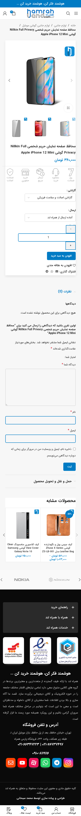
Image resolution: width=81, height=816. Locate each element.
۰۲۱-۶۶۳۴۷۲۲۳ (28, 744)
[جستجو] (68, 13)
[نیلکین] (59, 579)
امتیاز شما (70, 357)
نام (72, 411)
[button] (72, 80)
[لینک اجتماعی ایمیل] (56, 271)
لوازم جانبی (60, 25)
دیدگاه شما (68, 364)
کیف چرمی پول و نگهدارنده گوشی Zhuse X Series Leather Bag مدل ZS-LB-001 (58, 548)
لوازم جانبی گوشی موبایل (36, 25)
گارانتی (72, 190)
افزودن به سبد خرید (61, 256)
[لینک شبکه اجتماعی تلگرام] (47, 271)
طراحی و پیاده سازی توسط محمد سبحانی (41, 798)
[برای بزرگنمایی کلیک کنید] (68, 108)
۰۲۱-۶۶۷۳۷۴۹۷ (52, 744)
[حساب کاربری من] (5, 13)
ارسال (72, 210)
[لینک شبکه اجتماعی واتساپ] (52, 271)
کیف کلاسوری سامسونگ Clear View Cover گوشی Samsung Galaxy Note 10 (23, 548)
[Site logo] (40, 13)
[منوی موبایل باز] (76, 13)
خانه (73, 25)
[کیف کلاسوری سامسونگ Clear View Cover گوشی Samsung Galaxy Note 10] (23, 525)
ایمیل (71, 430)
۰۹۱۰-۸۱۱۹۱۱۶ (40, 753)
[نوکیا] (21, 579)
